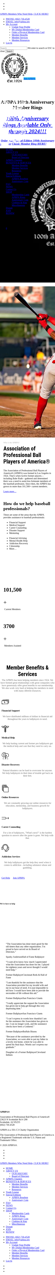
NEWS (9, 1205)
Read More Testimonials (12, 1060)
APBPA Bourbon (20, 1197)
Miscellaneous (18, 1224)
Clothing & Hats (19, 1221)
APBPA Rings (18, 1216)
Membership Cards (20, 1213)
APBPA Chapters (14, 1179)
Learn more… (9, 491)
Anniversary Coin (20, 1200)
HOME (9, 1168)
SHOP (9, 1210)
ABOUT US (12, 1171)
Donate (9, 1226)
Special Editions (13, 1195)
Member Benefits (20, 1184)
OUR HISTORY (20, 1173)
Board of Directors (20, 1176)
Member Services (20, 1187)
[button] (5, 878)
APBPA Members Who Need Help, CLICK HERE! (24, 14)
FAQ (8, 1202)
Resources (16, 1189)
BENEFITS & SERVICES (18, 1181)
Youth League (12, 1192)
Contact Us (11, 1208)
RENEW (10, 1232)
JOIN (8, 1229)
